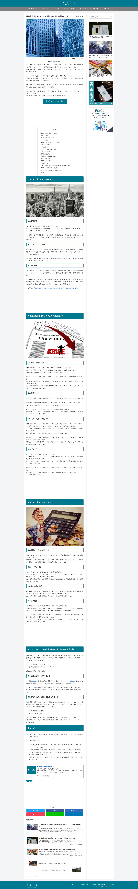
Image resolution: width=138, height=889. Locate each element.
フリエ (64, 658)
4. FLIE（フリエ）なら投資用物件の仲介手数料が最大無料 (55, 165)
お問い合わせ (110, 884)
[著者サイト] (37, 776)
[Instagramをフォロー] (43, 776)
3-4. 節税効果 (44, 163)
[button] (111, 17)
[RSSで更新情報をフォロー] (48, 776)
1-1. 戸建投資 (44, 135)
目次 (52, 130)
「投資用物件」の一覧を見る (54, 101)
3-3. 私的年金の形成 (46, 161)
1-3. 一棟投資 (44, 140)
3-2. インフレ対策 (45, 158)
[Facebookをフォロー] (41, 776)
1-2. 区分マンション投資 (47, 137)
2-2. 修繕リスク (45, 147)
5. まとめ (42, 172)
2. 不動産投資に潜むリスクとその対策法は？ (51, 142)
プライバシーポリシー (95, 884)
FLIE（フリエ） (76, 884)
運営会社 (103, 884)
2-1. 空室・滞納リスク (47, 144)
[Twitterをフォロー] (39, 776)
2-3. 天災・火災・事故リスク (48, 149)
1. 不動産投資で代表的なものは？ (48, 133)
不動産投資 (30, 781)
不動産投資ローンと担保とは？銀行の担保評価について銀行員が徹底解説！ (57, 288)
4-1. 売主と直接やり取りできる (49, 167)
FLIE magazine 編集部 (44, 766)
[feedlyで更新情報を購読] (46, 776)
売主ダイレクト (84, 884)
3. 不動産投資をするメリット (47, 154)
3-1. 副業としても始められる (48, 156)
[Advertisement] (55, 115)
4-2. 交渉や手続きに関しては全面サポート (52, 170)
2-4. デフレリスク (45, 151)
